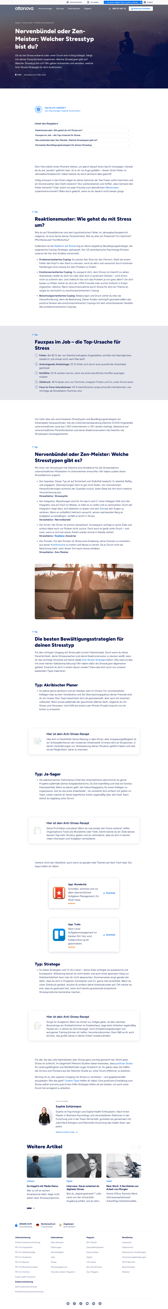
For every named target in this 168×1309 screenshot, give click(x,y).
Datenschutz (127, 1247)
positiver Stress (124, 1063)
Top (36, 212)
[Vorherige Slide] (133, 1146)
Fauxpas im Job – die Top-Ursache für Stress (57, 135)
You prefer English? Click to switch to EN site (122, 2)
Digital (89, 1257)
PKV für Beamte (22, 1262)
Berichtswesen (128, 1267)
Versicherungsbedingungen (134, 1257)
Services (60, 8)
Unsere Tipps (72, 1080)
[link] (44, 1179)
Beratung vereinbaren (142, 9)
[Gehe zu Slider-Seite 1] (29, 1208)
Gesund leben (92, 1252)
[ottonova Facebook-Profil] (93, 1303)
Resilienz (60, 535)
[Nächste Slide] (139, 1146)
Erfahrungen (56, 1247)
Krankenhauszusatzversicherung (29, 1291)
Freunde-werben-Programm (63, 1272)
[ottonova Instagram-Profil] (74, 1303)
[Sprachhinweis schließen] (105, 2)
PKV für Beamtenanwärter (26, 1267)
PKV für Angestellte (23, 1247)
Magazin (87, 8)
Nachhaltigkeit (57, 1252)
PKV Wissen (91, 1242)
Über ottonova (57, 1242)
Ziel (102, 508)
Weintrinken (112, 187)
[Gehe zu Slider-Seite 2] (33, 1208)
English (150, 2)
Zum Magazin (92, 1272)
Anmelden (95, 2)
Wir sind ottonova (94, 1267)
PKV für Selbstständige (25, 1252)
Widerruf (126, 1272)
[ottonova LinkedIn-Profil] (68, 1303)
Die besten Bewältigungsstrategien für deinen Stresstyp (63, 145)
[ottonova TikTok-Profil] (80, 1303)
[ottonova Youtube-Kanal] (87, 1303)
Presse (53, 1262)
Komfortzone (58, 544)
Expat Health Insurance (25, 1277)
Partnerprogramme (59, 1267)
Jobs (53, 1257)
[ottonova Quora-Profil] (100, 1303)
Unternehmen (74, 8)
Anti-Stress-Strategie (94, 659)
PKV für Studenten (23, 1257)
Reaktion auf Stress (65, 245)
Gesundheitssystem (95, 1247)
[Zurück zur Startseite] (24, 8)
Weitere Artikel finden (65, 1132)
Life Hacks (91, 1262)
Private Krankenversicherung (27, 1242)
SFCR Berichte (128, 1262)
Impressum (127, 1242)
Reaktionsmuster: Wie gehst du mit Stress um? (58, 130)
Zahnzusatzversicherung (26, 1286)
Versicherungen (45, 8)
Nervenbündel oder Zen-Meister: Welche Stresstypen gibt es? (66, 140)
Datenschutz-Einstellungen (134, 1252)
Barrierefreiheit (76, 2)
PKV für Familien (22, 1272)
